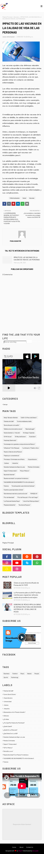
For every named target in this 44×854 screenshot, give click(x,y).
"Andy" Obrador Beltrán (11, 417)
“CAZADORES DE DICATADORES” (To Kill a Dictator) (19, 482)
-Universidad (22, 701)
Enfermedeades (15, 198)
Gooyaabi (35, 851)
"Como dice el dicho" (22, 694)
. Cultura (6, 463)
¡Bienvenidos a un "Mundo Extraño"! (22, 712)
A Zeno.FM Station (8, 392)
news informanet (9, 37)
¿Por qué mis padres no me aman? (22, 723)
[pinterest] (37, 556)
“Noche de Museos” (24, 505)
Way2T (20, 851)
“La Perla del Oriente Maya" (12, 501)
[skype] (27, 562)
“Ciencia (6, 486)
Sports (6, 677)
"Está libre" (32, 436)
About (21, 847)
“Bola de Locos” (22, 751)
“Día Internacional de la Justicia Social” (15, 493)
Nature (29, 673)
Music (22, 673)
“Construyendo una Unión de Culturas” (23, 486)
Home (14, 847)
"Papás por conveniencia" (11, 455)
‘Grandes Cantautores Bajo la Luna (14, 467)
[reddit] (27, 556)
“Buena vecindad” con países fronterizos (16, 478)
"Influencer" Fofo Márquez (11, 448)
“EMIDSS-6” (33, 493)
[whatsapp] (37, 562)
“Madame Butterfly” (10, 505)
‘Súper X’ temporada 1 (10, 471)
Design (22, 404)
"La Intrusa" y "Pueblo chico (30, 448)
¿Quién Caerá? (22, 726)
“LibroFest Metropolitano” (31, 501)
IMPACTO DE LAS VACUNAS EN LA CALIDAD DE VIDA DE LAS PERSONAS (27, 258)
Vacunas (16, 17)
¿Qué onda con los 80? (22, 733)
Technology (14, 677)
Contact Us (29, 847)
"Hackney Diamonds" (10, 440)
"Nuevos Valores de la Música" (13, 452)
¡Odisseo (22, 716)
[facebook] (6, 556)
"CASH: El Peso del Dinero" (29, 417)
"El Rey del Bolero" (20, 436)
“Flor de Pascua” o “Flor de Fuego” (27, 497)
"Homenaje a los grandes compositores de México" (19, 444)
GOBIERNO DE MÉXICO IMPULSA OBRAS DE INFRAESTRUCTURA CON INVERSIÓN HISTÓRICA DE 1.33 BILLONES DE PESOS (27, 608)
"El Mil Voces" (8, 436)
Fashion (14, 673)
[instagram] (6, 562)
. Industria (15, 463)
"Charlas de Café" (9, 421)
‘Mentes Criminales (33, 467)
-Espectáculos (32, 459)
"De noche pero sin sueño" (11, 425)
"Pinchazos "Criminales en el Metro (14, 459)
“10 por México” (24, 471)
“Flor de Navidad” (9, 497)
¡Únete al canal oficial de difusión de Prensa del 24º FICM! (26, 584)
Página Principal (7, 17)
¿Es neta (22, 719)
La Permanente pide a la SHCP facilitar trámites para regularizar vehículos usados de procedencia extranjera (27, 595)
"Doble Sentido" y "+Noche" (12, 433)
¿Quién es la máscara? (22, 730)
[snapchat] (6, 568)
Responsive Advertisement (22, 824)
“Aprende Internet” (9, 474)
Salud (24, 198)
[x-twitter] (17, 556)
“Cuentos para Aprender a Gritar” (13, 490)
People (36, 673)
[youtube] (17, 562)
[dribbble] (17, 568)
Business (6, 673)
